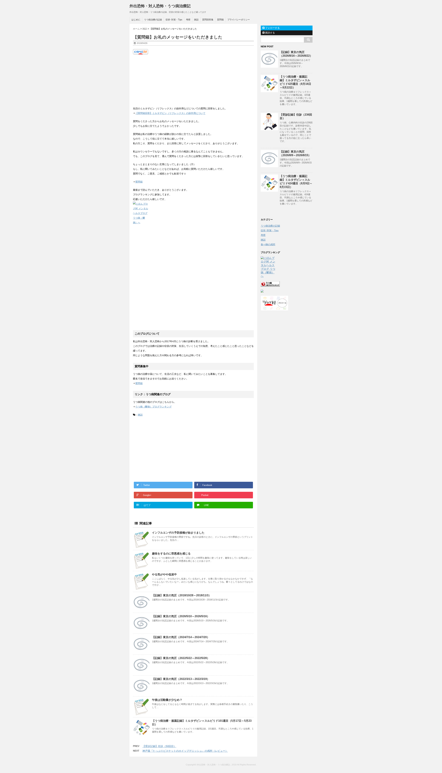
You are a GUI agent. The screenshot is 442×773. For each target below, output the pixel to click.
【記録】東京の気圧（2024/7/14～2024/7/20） (181, 637)
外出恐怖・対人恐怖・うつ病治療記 (160, 6)
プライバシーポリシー (238, 19)
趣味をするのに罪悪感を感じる (171, 553)
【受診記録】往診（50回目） (159, 746)
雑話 (196, 19)
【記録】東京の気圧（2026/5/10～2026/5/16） (181, 616)
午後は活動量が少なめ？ (167, 699)
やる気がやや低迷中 (164, 574)
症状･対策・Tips (174, 19)
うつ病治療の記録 (153, 19)
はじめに (135, 19)
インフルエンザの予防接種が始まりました (178, 532)
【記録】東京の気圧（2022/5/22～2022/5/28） (181, 658)
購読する (270, 32)
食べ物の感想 (268, 244)
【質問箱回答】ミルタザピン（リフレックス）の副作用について (170, 113)
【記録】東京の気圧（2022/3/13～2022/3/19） (181, 678)
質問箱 (220, 19)
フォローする (272, 27)
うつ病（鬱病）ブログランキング (153, 406)
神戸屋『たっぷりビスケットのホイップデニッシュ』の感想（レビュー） (185, 750)
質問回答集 (207, 19)
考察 (188, 19)
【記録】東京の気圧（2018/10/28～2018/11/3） (181, 595)
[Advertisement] (193, 80)
